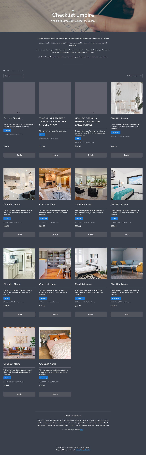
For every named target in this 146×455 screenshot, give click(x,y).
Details (19, 155)
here (81, 430)
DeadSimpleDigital (83, 450)
